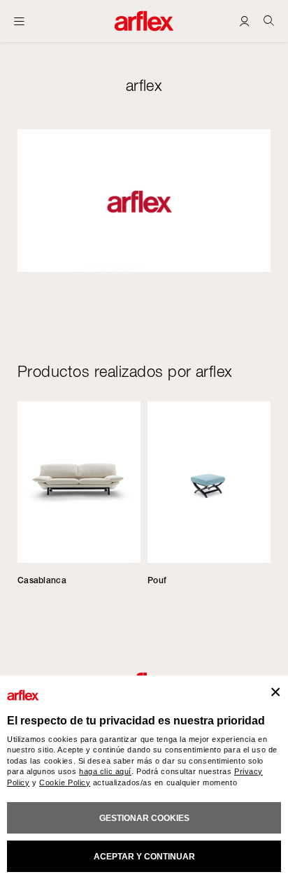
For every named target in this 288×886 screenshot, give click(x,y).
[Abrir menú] (19, 21)
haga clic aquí (105, 771)
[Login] (244, 21)
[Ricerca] (269, 21)
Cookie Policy (64, 782)
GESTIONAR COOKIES (144, 818)
